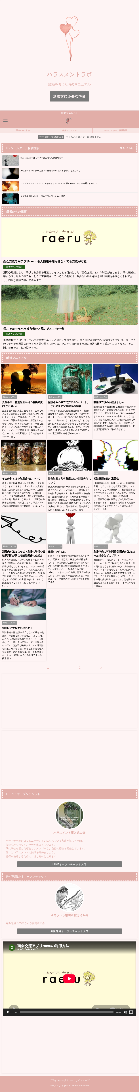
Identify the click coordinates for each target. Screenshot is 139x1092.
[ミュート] (125, 1012)
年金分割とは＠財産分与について (21, 478)
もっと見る (127, 148)
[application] (69, 978)
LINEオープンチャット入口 (69, 864)
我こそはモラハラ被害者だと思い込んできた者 (33, 328)
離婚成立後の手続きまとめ (109, 402)
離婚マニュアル (69, 130)
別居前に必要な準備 (69, 96)
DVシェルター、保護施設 (115, 130)
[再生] (8, 1012)
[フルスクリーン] (131, 1012)
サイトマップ (82, 1080)
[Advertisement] (69, 701)
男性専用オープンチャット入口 (69, 931)
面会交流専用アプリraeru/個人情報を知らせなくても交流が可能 (45, 261)
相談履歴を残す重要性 (106, 478)
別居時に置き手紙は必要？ (17, 628)
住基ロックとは (57, 551)
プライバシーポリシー (61, 1080)
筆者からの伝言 (23, 130)
